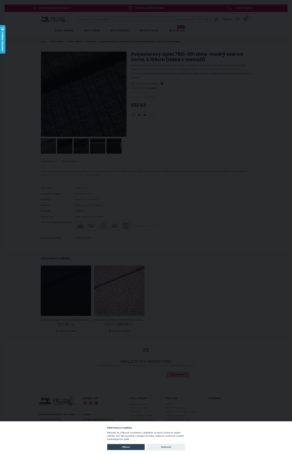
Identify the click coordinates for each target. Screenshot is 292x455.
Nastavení (166, 447)
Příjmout (126, 447)
